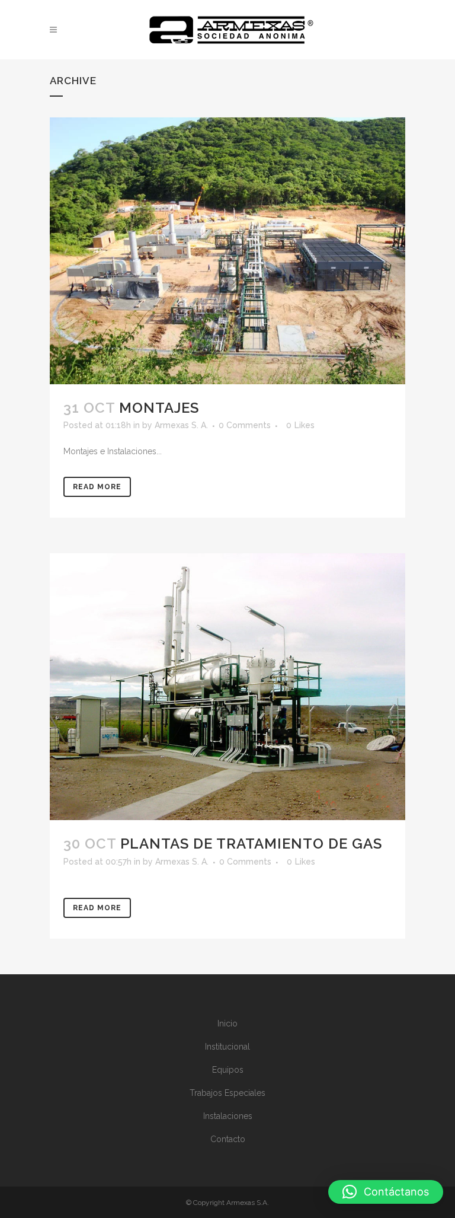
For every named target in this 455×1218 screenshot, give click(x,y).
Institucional (227, 1046)
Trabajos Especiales (227, 1093)
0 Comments (245, 425)
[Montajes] (227, 250)
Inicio (227, 1023)
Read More (97, 487)
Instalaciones (227, 1116)
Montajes (159, 407)
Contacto (227, 1139)
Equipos (227, 1069)
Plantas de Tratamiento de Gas (251, 843)
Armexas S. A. (181, 425)
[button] (385, 1192)
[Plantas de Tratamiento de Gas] (227, 686)
